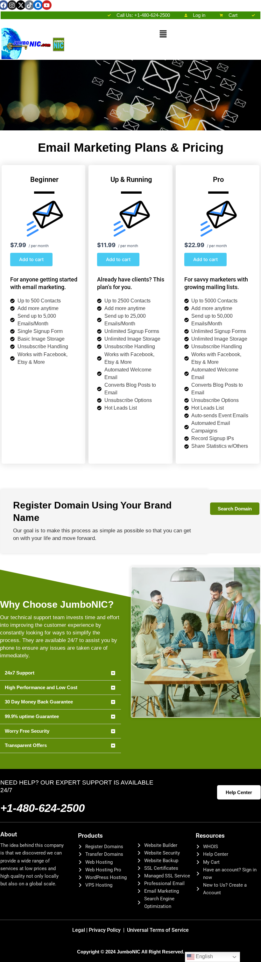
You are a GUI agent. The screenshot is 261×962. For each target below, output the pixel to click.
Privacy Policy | (108, 930)
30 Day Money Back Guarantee (39, 701)
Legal (80, 930)
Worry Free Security (27, 731)
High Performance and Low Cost (41, 687)
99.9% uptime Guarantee (32, 716)
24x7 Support (19, 672)
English (203, 956)
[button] (163, 34)
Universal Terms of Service (158, 930)
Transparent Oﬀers (26, 745)
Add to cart (31, 259)
